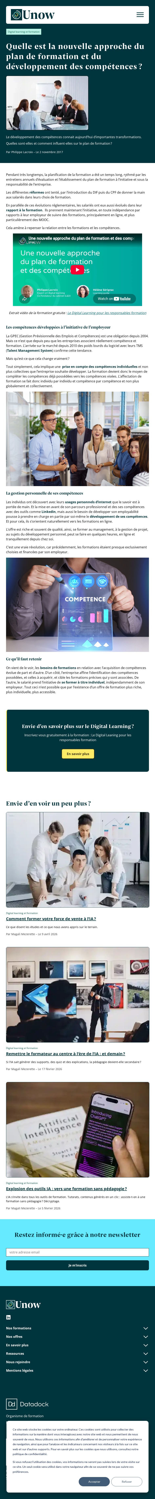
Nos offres (14, 1336)
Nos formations (18, 1328)
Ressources (15, 1353)
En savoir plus (78, 754)
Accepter (94, 1481)
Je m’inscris (78, 1265)
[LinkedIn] (8, 1317)
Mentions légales (19, 1370)
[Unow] (33, 15)
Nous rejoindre (18, 1362)
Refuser (127, 1481)
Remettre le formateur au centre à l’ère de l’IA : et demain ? (65, 1053)
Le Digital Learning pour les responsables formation (106, 313)
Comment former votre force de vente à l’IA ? (51, 918)
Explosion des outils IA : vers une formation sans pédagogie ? (66, 1188)
